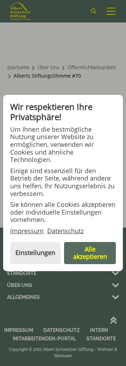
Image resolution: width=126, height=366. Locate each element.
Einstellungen (35, 252)
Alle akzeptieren (90, 253)
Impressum (27, 231)
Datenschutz (65, 231)
